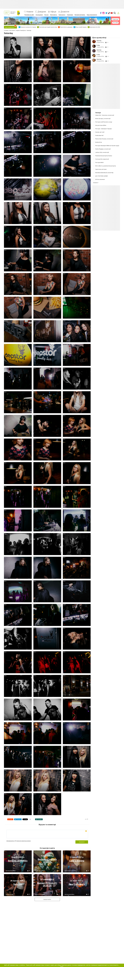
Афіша (53, 12)
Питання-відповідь (80, 14)
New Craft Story (77, 884)
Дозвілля (65, 12)
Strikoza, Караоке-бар (40, 894)
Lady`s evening (76, 860)
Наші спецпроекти (92, 14)
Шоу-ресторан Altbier (10, 870)
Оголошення (39, 14)
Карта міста (62, 14)
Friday (98, 45)
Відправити (82, 842)
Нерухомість (53, 14)
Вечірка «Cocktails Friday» (47, 860)
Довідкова (70, 14)
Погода (46, 14)
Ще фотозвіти (47, 899)
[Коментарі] (87, 819)
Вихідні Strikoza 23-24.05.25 (47, 884)
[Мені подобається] (85, 819)
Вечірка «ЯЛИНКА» (18, 860)
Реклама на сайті (29, 14)
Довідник (42, 12)
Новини (29, 12)
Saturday (99, 40)
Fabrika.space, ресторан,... (71, 870)
